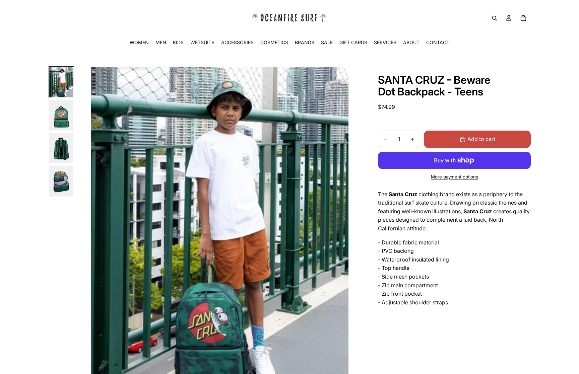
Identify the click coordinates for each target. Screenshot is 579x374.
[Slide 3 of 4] (61, 148)
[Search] (494, 18)
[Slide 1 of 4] (61, 82)
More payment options (454, 176)
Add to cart (481, 139)
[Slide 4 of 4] (61, 181)
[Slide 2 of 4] (61, 115)
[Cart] (523, 18)
